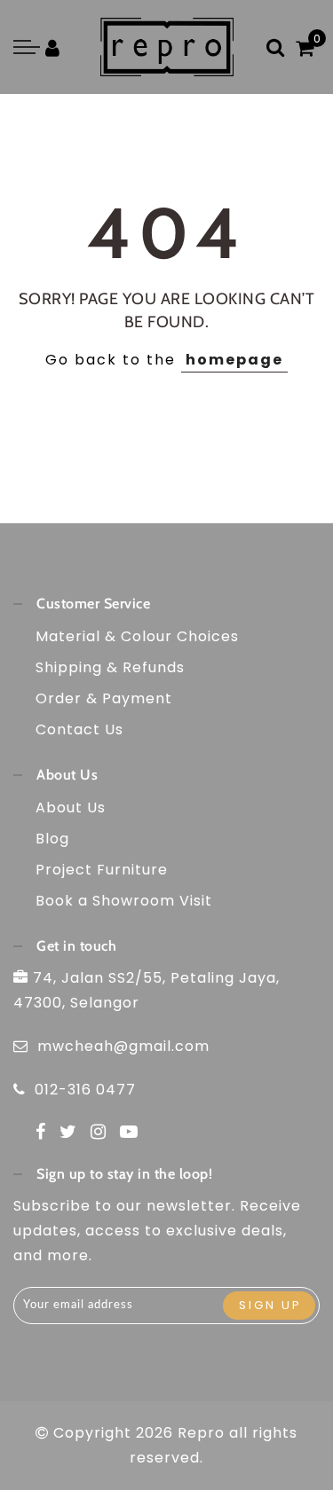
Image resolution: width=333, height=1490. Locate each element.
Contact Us (79, 729)
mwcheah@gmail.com (123, 1046)
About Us (71, 807)
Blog (52, 838)
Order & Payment (104, 698)
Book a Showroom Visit (124, 900)
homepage (234, 359)
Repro (201, 1433)
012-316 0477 (85, 1089)
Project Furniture (102, 869)
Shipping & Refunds (110, 667)
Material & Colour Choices (137, 636)
